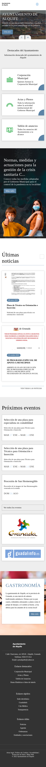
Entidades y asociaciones (23, 735)
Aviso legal (10, 753)
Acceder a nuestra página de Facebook (21, 747)
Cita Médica (23, 706)
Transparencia (23, 710)
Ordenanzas (23, 731)
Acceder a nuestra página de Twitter (26, 747)
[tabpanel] (23, 24)
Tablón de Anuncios (23, 679)
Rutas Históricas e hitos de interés (23, 682)
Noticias (23, 724)
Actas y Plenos (23, 675)
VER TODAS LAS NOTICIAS (31, 388)
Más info (10, 191)
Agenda (23, 728)
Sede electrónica (23, 699)
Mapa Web (30, 754)
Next (28, 37)
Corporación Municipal (23, 672)
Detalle (41, 87)
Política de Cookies (21, 753)
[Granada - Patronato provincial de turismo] (23, 529)
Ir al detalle (23, 284)
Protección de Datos (18, 754)
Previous (22, 37)
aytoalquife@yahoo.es (25, 660)
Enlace (7, 32)
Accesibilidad (33, 753)
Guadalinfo (23, 702)
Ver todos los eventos (12, 507)
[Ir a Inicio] (11, 4)
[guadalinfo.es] (23, 554)
